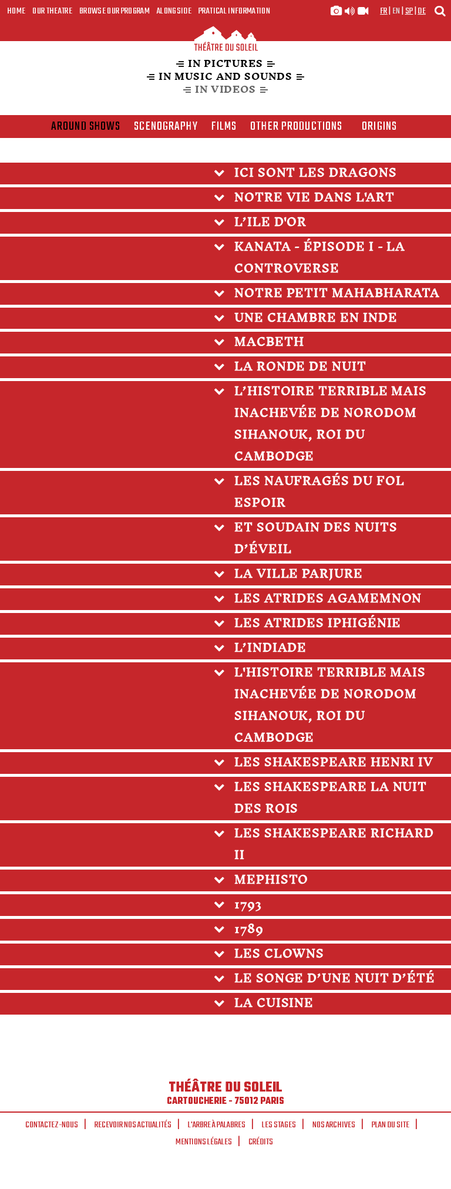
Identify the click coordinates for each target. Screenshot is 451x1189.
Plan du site (390, 1125)
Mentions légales (204, 1142)
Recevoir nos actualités (133, 1125)
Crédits (260, 1142)
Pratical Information (234, 11)
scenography (165, 126)
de (422, 11)
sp (409, 11)
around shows (85, 126)
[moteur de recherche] (440, 11)
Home (16, 11)
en (396, 11)
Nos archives (333, 1125)
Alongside (174, 11)
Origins (379, 126)
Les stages (279, 1125)
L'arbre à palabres (216, 1125)
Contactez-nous (51, 1125)
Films (224, 126)
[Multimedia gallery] (349, 11)
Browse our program (114, 11)
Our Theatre (52, 11)
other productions (296, 126)
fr (384, 11)
